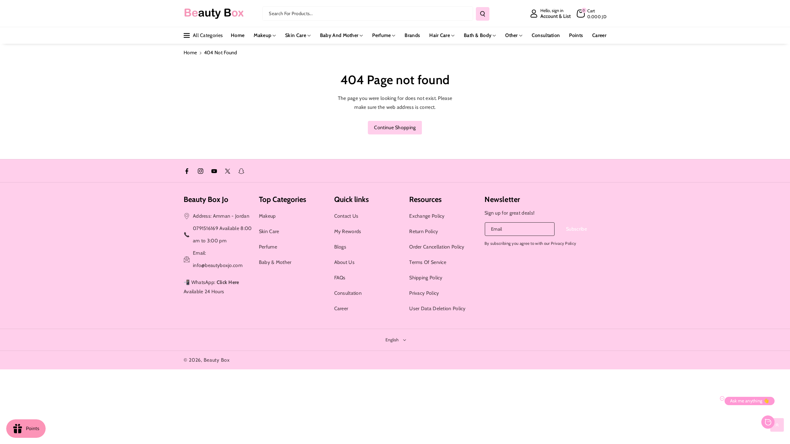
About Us (344, 262)
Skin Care (295, 35)
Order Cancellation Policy (436, 247)
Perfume (381, 35)
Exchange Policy (427, 216)
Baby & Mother (275, 262)
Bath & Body (477, 35)
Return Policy (423, 231)
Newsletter (502, 199)
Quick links (351, 199)
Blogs (340, 247)
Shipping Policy (426, 278)
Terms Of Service (427, 262)
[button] (591, 13)
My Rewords (347, 231)
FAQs (340, 278)
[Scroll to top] (777, 425)
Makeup (262, 35)
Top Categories (282, 199)
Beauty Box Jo (206, 199)
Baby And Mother (339, 35)
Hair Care (439, 35)
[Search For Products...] (482, 14)
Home (190, 53)
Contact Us (346, 216)
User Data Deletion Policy (437, 308)
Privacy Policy (424, 293)
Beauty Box (217, 360)
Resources (425, 199)
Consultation (348, 293)
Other (511, 35)
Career (341, 308)
